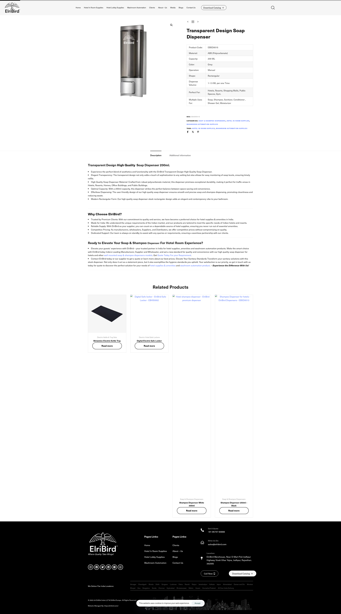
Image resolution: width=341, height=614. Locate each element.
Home (78, 7)
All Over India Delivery (226, 588)
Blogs (181, 7)
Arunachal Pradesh (209, 588)
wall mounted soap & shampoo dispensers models (128, 255)
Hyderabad (170, 588)
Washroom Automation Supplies (202, 124)
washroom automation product (195, 265)
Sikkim (191, 588)
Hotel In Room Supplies (93, 7)
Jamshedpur (203, 584)
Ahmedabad (227, 584)
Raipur (194, 584)
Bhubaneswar (181, 588)
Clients (152, 7)
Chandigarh (142, 584)
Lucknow (173, 584)
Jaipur (219, 584)
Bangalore (146, 588)
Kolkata (212, 584)
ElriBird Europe (127, 606)
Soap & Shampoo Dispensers (212, 121)
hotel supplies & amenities (163, 265)
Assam (197, 588)
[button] (273, 7)
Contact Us (191, 7)
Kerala (154, 588)
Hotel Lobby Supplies (115, 7)
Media (172, 7)
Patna (181, 584)
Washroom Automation (136, 7)
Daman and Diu (239, 584)
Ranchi (187, 584)
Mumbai (250, 584)
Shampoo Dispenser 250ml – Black (234, 504)
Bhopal (132, 588)
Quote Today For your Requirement (174, 255)
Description (155, 155)
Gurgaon (165, 584)
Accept (197, 603)
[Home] (103, 542)
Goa (138, 588)
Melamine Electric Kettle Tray (107, 340)
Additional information (180, 155)
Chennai (162, 588)
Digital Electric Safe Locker (149, 340)
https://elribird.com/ (113, 606)
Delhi (157, 584)
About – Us (162, 7)
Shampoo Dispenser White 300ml (191, 504)
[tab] (155, 155)
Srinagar (133, 584)
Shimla (151, 584)
